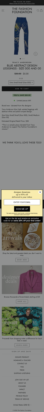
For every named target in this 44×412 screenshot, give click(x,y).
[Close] (40, 192)
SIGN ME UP (22, 208)
